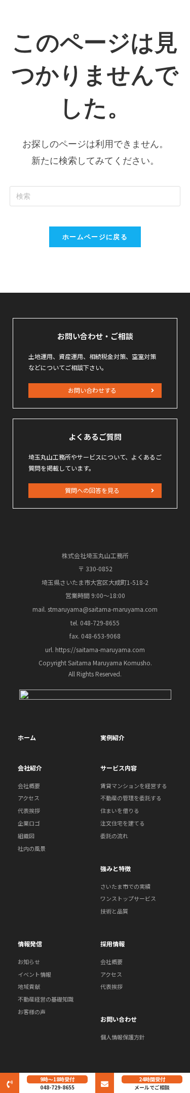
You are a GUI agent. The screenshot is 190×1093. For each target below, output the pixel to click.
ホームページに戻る (95, 236)
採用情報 (112, 943)
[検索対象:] (95, 195)
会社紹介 (30, 767)
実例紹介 (112, 737)
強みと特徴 (115, 868)
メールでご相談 (152, 1087)
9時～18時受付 (57, 1079)
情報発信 (30, 943)
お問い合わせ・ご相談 (95, 336)
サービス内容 (118, 767)
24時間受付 (152, 1079)
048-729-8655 (57, 1087)
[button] (95, 390)
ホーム (27, 737)
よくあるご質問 (95, 436)
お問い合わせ (118, 1019)
